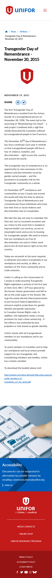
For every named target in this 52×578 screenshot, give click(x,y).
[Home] (21, 10)
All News (23, 31)
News (13, 31)
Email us (9, 485)
